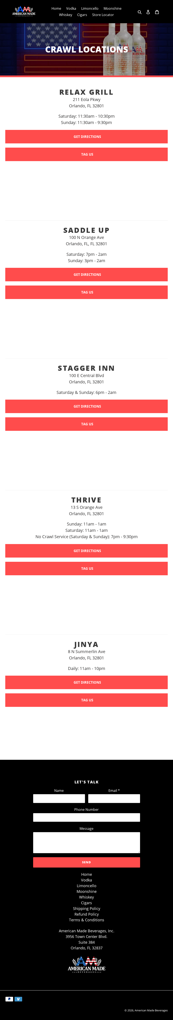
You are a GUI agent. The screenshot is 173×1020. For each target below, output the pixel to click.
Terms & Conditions (86, 919)
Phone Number (86, 809)
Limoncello (86, 885)
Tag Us (87, 154)
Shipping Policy (86, 908)
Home (86, 874)
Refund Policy (86, 914)
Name (59, 790)
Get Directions (87, 136)
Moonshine (87, 891)
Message (86, 828)
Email (114, 790)
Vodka (86, 880)
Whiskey (86, 897)
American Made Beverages (151, 1010)
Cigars (86, 902)
